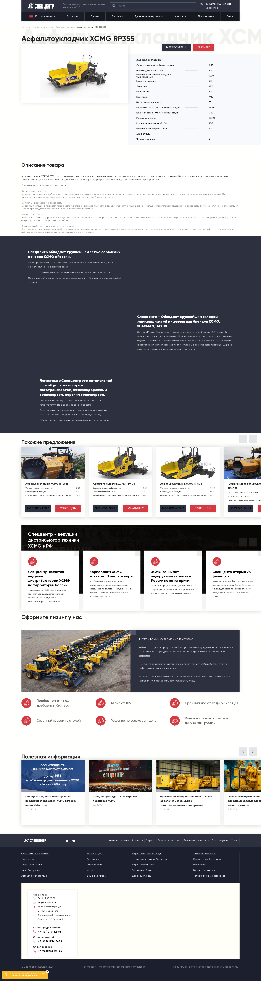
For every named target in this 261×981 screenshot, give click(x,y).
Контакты (180, 16)
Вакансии (117, 16)
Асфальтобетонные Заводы (147, 853)
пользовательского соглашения (127, 966)
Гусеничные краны (142, 870)
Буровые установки (204, 870)
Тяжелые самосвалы (204, 853)
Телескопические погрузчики (209, 875)
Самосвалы (27, 859)
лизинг (38, 508)
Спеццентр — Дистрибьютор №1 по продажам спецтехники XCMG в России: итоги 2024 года (51, 801)
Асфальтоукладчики (143, 864)
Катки (90, 870)
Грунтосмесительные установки (149, 859)
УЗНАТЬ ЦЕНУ (204, 47)
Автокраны (93, 859)
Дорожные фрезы (141, 875)
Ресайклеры (200, 864)
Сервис (95, 16)
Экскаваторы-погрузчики (207, 859)
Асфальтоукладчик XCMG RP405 (114, 483)
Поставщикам (206, 16)
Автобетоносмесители (34, 875)
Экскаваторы (94, 864)
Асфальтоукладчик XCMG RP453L (47, 483)
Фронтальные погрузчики (35, 853)
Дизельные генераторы (149, 16)
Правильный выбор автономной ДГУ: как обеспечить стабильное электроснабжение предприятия (186, 801)
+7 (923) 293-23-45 (50, 951)
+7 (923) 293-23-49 (50, 941)
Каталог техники (45, 16)
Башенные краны (96, 875)
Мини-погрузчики (30, 870)
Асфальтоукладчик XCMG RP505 (181, 483)
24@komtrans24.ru (47, 902)
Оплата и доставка (169, 840)
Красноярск (212, 8)
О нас (230, 16)
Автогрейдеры (95, 853)
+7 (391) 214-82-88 (218, 4)
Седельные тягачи (31, 864)
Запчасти (73, 16)
